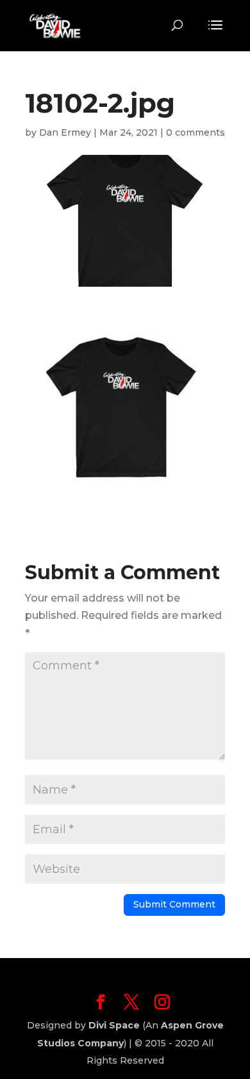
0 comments (195, 132)
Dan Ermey (65, 132)
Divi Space (114, 1025)
